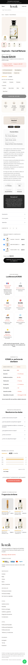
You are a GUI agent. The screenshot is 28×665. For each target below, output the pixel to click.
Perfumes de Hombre (6, 591)
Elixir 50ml (5, 91)
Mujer (3, 576)
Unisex (3, 579)
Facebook (4, 645)
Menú (3, 6)
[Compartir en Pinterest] (16, 228)
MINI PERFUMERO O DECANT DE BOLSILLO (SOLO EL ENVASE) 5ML (15, 244)
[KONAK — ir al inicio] (14, 6)
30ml (23, 88)
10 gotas (11, 82)
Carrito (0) (24, 6)
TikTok (3, 642)
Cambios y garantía (6, 611)
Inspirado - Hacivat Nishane (15, 239)
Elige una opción (14, 96)
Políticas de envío (6, 629)
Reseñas (4, 606)
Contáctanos (5, 617)
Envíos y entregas (6, 609)
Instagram (4, 640)
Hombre (3, 574)
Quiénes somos (5, 604)
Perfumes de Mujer (6, 593)
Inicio (3, 14)
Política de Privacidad (7, 624)
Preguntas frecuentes (7, 614)
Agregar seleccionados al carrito (14, 260)
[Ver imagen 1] (4, 45)
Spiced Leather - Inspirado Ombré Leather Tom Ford (15, 249)
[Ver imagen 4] (19, 45)
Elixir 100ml (11, 88)
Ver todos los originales (7, 596)
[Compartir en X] (13, 228)
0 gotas (4, 82)
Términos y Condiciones (7, 632)
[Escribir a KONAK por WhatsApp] (25, 662)
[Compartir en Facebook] (10, 228)
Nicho (3, 581)
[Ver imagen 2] (9, 45)
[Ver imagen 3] (14, 45)
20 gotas (18, 82)
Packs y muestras (6, 584)
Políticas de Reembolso (7, 627)
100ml (4, 88)
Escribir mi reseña (14, 480)
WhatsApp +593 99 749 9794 (9, 554)
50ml (18, 88)
